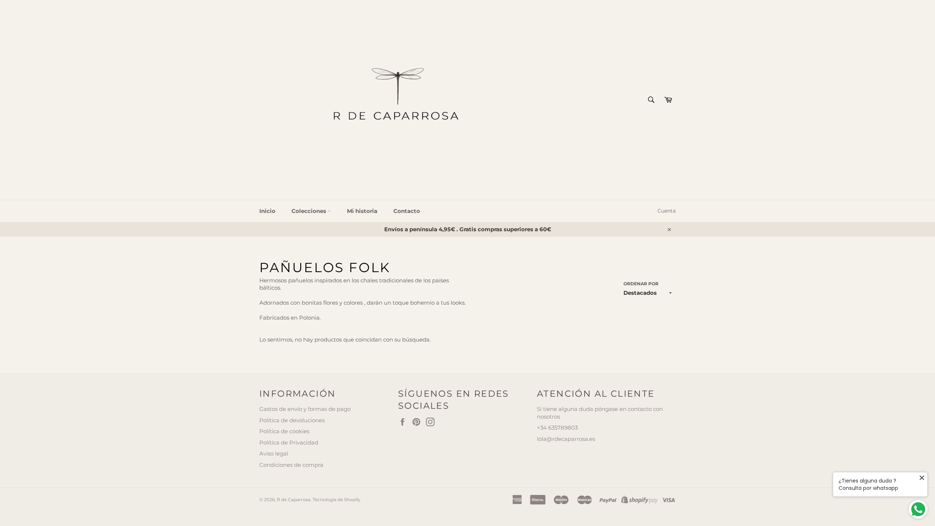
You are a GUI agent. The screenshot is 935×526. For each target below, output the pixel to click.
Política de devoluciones (292, 420)
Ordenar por (641, 283)
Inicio (267, 210)
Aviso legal (273, 453)
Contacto (406, 210)
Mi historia (362, 210)
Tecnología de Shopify (336, 499)
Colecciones (309, 210)
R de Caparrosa (293, 499)
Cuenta (666, 210)
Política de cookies (284, 431)
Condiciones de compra (291, 464)
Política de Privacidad (288, 442)
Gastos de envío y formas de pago (305, 408)
